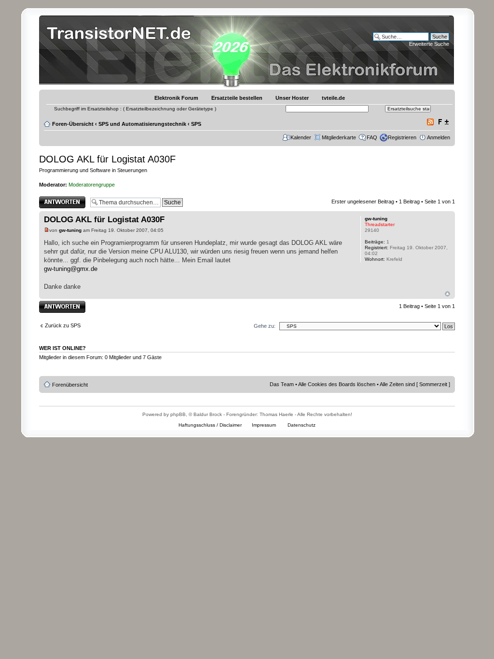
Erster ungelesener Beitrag (362, 201)
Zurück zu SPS (63, 325)
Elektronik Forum (176, 98)
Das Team (282, 384)
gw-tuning (70, 230)
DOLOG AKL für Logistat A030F (107, 159)
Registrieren (402, 137)
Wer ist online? (62, 348)
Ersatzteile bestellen (236, 98)
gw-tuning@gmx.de (70, 268)
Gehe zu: (264, 326)
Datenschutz (302, 425)
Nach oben (447, 293)
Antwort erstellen (58, 199)
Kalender (300, 137)
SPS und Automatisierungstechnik (142, 124)
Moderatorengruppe (92, 185)
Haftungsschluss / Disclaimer (210, 425)
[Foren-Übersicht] (121, 50)
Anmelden (438, 137)
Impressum (264, 425)
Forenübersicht (70, 385)
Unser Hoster (292, 98)
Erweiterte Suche (429, 44)
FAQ (372, 137)
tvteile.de (333, 98)
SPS (196, 124)
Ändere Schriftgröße (443, 122)
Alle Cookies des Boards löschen (336, 384)
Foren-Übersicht (73, 124)
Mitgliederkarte (339, 137)
